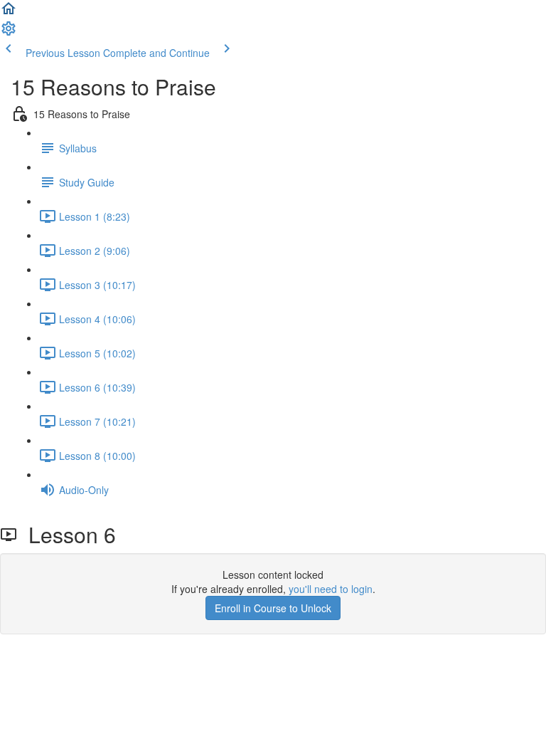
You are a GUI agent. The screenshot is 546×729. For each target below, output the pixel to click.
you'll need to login (331, 589)
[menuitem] (8, 33)
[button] (8, 13)
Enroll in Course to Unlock (273, 608)
